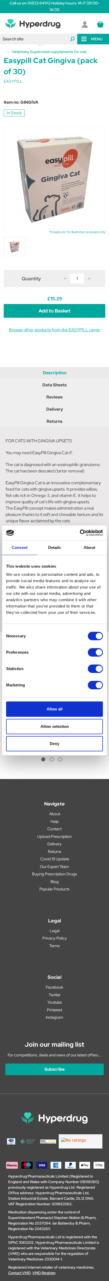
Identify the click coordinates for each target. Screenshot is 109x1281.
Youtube (54, 1002)
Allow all (54, 709)
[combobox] (38, 39)
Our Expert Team (54, 866)
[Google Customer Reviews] (80, 1141)
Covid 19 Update (54, 859)
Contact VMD (19, 1272)
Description (54, 373)
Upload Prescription (54, 836)
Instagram (54, 1017)
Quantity (31, 279)
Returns (54, 421)
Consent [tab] (20, 547)
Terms (54, 945)
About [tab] (89, 547)
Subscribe (54, 1069)
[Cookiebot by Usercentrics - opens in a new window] (80, 532)
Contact (54, 829)
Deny (54, 743)
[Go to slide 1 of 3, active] (43, 759)
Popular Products (54, 889)
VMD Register (43, 1272)
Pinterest (54, 1010)
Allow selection (54, 726)
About (54, 814)
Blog (55, 881)
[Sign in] (84, 24)
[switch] (95, 652)
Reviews (54, 397)
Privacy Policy (54, 938)
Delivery (54, 409)
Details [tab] (54, 547)
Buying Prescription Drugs (54, 874)
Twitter (55, 995)
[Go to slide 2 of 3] (52, 759)
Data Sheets (54, 385)
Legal (55, 930)
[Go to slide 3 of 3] (60, 759)
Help (55, 821)
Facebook (54, 987)
